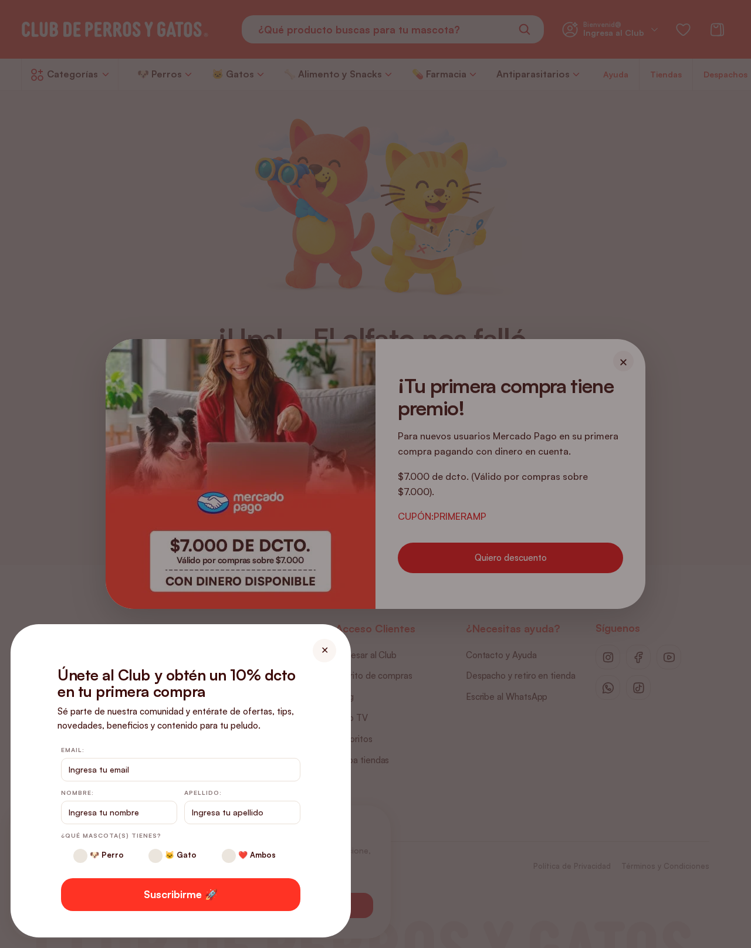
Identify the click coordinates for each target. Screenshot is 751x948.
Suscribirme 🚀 (181, 894)
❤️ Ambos (256, 854)
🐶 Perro (105, 854)
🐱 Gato (180, 854)
